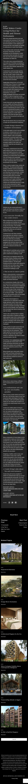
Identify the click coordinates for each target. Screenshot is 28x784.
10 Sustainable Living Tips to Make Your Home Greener (5, 525)
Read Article (3, 572)
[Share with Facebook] (9, 502)
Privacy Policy (15, 778)
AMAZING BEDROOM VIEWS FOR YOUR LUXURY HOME (13, 489)
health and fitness (7, 94)
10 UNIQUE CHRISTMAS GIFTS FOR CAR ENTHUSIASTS (13, 495)
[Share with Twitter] (12, 502)
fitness (21, 56)
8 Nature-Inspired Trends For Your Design (22, 523)
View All (14, 739)
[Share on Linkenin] (15, 502)
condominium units (17, 340)
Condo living (6, 82)
